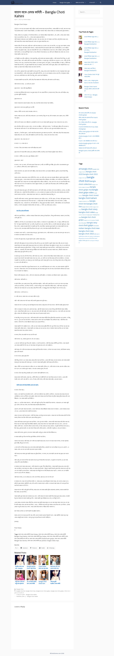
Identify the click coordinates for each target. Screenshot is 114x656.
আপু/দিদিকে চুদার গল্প (82, 236)
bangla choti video (87, 212)
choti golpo (88, 225)
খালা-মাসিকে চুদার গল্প (96, 236)
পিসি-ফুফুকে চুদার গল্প (82, 238)
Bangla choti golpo (65, 2)
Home (54, 2)
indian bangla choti (87, 228)
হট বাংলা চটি (92, 2)
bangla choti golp (86, 187)
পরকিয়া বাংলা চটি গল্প (80, 2)
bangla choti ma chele (87, 206)
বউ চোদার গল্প (21, 593)
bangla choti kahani (88, 198)
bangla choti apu (82, 177)
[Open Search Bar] (100, 2)
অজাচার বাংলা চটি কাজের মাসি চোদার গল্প (88, 148)
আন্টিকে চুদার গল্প (96, 234)
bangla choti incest (90, 195)
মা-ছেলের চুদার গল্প (92, 240)
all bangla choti (85, 169)
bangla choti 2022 (90, 174)
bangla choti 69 (82, 171)
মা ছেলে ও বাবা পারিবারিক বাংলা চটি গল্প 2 (88, 141)
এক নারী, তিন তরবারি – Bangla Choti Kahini (26, 594)
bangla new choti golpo (57, 591)
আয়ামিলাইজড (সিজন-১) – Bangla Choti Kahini (27, 596)
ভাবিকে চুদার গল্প (86, 240)
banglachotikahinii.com (84, 201)
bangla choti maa (30, 591)
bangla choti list (20, 591)
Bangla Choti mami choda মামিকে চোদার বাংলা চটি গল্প (91, 89)
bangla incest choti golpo (43, 591)
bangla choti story (89, 209)
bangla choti (96, 169)
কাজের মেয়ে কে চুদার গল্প (89, 236)
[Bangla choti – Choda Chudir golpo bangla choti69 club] (17, 2)
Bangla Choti (19, 589)
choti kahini (96, 225)
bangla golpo (89, 214)
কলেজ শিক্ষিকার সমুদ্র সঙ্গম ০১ (91, 37)
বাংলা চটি (91, 238)
